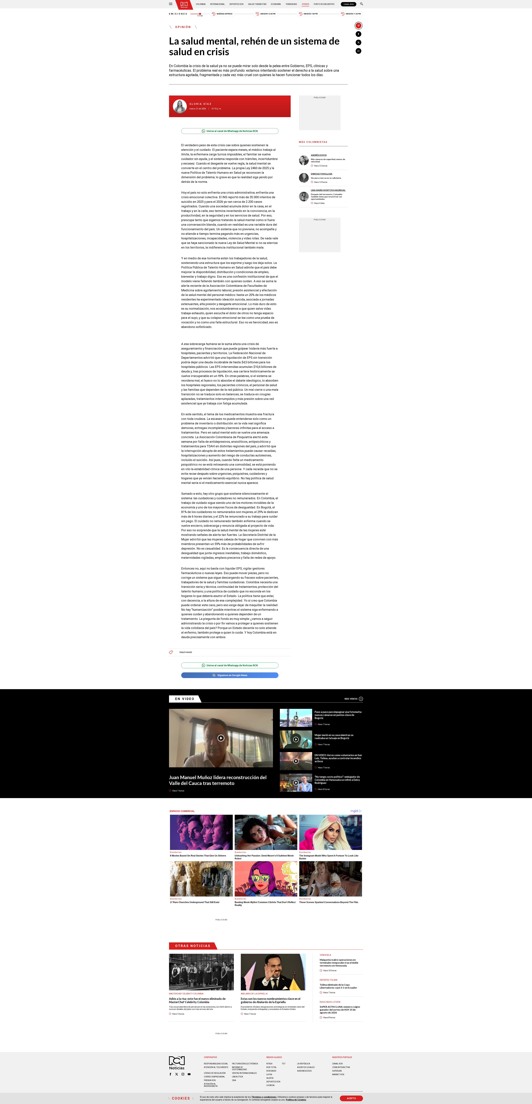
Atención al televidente (216, 1067)
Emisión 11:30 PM (353, 14)
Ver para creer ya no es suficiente (326, 178)
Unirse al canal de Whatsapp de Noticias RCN (232, 131)
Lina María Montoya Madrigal (328, 190)
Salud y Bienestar (257, 4)
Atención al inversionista (211, 1085)
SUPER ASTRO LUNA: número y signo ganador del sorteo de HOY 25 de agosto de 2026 (340, 1009)
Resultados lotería (330, 1002)
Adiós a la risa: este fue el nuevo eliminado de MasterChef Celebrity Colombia (197, 1000)
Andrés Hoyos (319, 155)
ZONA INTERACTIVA (341, 1067)
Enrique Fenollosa (321, 174)
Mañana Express (224, 14)
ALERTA (269, 1078)
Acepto (351, 1098)
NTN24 (269, 1064)
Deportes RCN (236, 4)
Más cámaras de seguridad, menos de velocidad (328, 160)
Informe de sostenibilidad (239, 1068)
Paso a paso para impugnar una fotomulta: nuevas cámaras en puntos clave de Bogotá (338, 715)
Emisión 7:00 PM (311, 14)
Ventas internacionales (244, 1073)
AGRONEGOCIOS (304, 1071)
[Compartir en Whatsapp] (358, 51)
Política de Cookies (296, 1099)
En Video (185, 699)
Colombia (201, 4)
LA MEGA (270, 1085)
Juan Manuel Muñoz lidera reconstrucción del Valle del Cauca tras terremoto (218, 780)
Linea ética (237, 1077)
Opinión (305, 4)
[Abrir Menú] (170, 4)
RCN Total (271, 1067)
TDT (284, 1064)
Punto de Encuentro (324, 4)
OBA (234, 1080)
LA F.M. (269, 1074)
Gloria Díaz (201, 103)
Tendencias (291, 4)
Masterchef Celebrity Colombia (186, 993)
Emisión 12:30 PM (267, 14)
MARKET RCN (338, 1074)
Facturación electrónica (245, 1064)
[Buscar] (361, 4)
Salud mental (185, 652)
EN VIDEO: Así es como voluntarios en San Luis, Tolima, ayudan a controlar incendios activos (338, 758)
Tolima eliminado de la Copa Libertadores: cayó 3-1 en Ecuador (338, 986)
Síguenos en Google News (232, 675)
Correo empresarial (214, 1077)
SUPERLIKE (337, 1071)
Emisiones (178, 14)
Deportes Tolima (328, 980)
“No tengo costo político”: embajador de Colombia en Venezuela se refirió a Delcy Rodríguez (337, 779)
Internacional (217, 4)
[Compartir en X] (358, 42)
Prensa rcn (210, 1080)
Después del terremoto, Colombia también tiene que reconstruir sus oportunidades (326, 196)
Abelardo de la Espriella (254, 993)
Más (351, 699)
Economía (276, 4)
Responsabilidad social (216, 1064)
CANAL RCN (349, 4)
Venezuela (325, 955)
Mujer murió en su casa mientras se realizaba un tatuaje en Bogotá (334, 737)
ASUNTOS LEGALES (306, 1067)
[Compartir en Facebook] (358, 34)
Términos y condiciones (264, 1097)
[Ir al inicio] (184, 5)
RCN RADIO (271, 1071)
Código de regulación (215, 1073)
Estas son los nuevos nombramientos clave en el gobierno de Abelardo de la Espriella (270, 1000)
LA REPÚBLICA (303, 1064)
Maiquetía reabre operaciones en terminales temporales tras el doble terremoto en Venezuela (339, 962)
